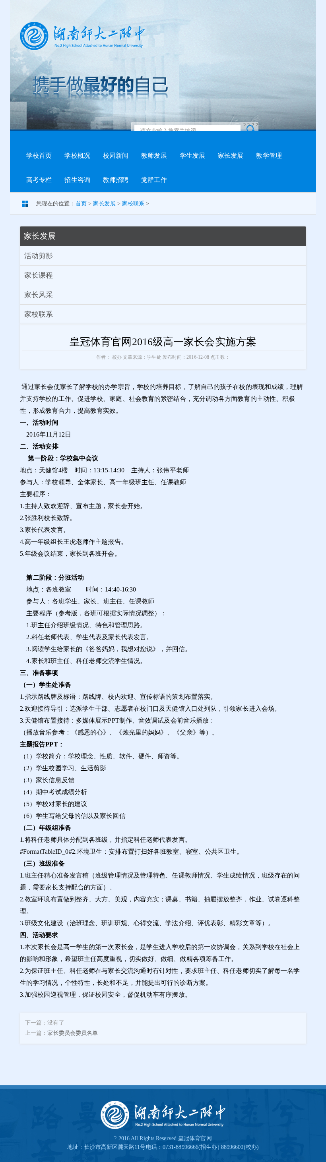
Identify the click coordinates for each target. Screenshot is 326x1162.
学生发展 (192, 155)
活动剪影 (38, 255)
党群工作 (154, 179)
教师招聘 (115, 179)
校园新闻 (115, 155)
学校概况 (77, 155)
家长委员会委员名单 (72, 1033)
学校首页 (39, 155)
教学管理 (268, 155)
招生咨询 (77, 179)
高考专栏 (39, 179)
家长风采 (38, 294)
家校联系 (133, 204)
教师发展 (154, 155)
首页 (81, 204)
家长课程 (38, 275)
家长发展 (230, 155)
